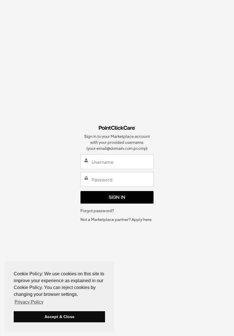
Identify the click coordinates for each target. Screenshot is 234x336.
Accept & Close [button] (59, 316)
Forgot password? (97, 210)
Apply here (142, 219)
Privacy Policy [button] (29, 302)
